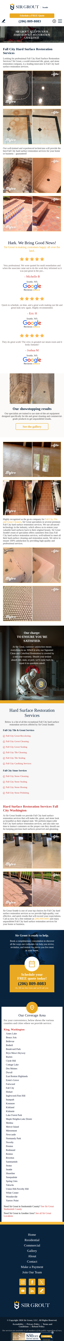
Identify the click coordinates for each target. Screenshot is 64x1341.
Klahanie (10, 1111)
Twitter (41, 1282)
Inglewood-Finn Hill (15, 1095)
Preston (9, 1146)
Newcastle (11, 1134)
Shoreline (10, 1173)
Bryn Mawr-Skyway (15, 1053)
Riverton (10, 1158)
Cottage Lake (12, 1064)
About (32, 1256)
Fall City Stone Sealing (16, 781)
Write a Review (3, 21)
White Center (12, 1193)
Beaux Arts (11, 1037)
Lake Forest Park (14, 1115)
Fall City (10, 1088)
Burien (9, 1057)
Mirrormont (11, 1130)
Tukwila (10, 1185)
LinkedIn (32, 1290)
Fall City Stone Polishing (17, 793)
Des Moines (11, 1068)
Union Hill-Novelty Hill (17, 1189)
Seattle (9, 1169)
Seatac (9, 1165)
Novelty (10, 1142)
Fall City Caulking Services (18, 763)
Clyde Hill (11, 1060)
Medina (9, 1123)
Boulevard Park (13, 1049)
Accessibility (18, 1324)
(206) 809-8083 (30, 21)
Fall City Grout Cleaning (17, 741)
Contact (32, 1261)
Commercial (32, 1245)
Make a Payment (32, 1267)
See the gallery (32, 426)
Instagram (22, 1282)
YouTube (22, 1290)
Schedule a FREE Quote (32, 15)
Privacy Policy (33, 1324)
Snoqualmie (11, 1177)
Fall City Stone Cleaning (17, 776)
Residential (32, 1240)
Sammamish (11, 1161)
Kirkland (10, 1107)
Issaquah (10, 1099)
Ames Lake (11, 1033)
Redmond (10, 1150)
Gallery (32, 1251)
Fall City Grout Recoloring (18, 736)
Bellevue (10, 1041)
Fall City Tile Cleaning (16, 752)
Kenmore (10, 1103)
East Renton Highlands (17, 1076)
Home (32, 1234)
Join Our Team (32, 1272)
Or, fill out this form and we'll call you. (32, 988)
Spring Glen (11, 1181)
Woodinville (11, 1196)
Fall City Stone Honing (16, 787)
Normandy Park (13, 1138)
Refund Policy (38, 1326)
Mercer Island (12, 1126)
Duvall (9, 1072)
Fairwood (10, 1084)
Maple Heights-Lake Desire (19, 1119)
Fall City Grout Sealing (16, 747)
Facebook (32, 1282)
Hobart (9, 1092)
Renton (9, 1154)
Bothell (9, 1045)
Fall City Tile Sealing (15, 758)
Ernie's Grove (12, 1080)
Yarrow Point (12, 1200)
